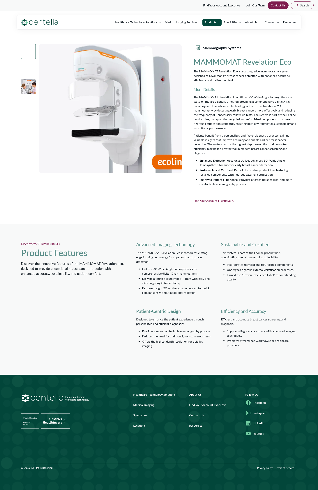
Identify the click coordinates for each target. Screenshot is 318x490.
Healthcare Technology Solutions (136, 22)
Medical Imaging (143, 405)
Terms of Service (284, 468)
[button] (28, 51)
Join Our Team (255, 5)
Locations (139, 425)
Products (210, 22)
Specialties (231, 22)
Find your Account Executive (207, 405)
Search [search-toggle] (304, 5)
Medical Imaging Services (181, 22)
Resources (289, 22)
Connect (270, 22)
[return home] (40, 22)
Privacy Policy (265, 468)
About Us (251, 22)
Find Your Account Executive (221, 5)
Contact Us (278, 5)
